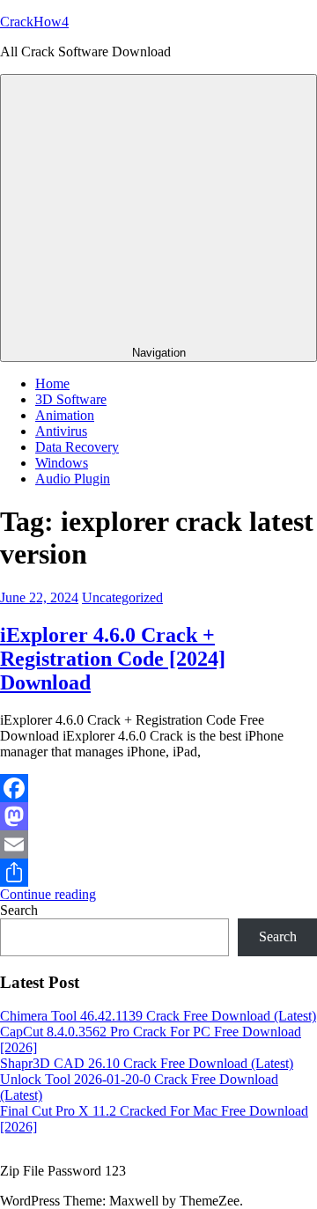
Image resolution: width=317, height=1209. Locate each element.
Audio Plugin (72, 478)
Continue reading (48, 894)
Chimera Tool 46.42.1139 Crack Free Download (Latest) (158, 1015)
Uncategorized (122, 597)
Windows (61, 462)
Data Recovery (77, 446)
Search (19, 910)
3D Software (71, 399)
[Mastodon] (158, 816)
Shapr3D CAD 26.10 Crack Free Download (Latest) (146, 1063)
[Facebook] (158, 788)
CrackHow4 (34, 21)
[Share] (158, 873)
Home (52, 383)
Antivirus (61, 431)
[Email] (158, 844)
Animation (64, 415)
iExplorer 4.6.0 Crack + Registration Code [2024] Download (112, 658)
